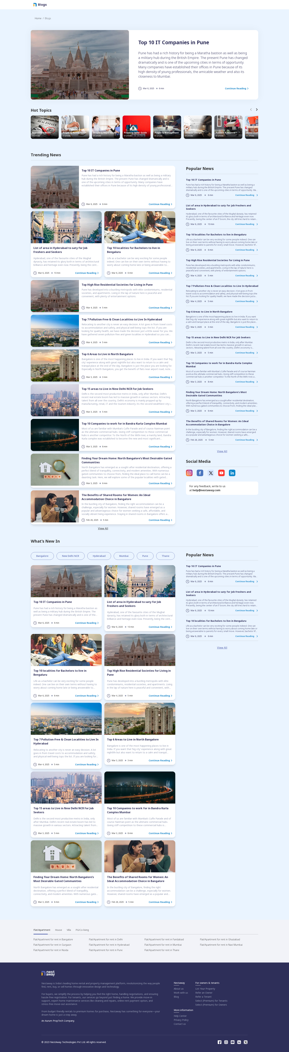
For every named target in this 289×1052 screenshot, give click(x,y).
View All (103, 528)
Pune (145, 555)
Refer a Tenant (203, 996)
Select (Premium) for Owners (211, 1004)
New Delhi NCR (70, 555)
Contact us (180, 1023)
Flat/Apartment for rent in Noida (50, 950)
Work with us (181, 992)
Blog (176, 996)
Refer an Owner (203, 992)
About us (179, 988)
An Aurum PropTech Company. (58, 1020)
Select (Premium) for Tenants (211, 1000)
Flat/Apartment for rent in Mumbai (163, 944)
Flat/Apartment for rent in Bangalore (53, 939)
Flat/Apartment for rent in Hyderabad (109, 944)
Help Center (180, 1015)
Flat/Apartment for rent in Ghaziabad (220, 939)
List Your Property (205, 988)
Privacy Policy (181, 1019)
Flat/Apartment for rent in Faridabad (164, 939)
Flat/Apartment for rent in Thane (161, 950)
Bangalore (42, 555)
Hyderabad (99, 555)
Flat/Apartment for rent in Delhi (106, 939)
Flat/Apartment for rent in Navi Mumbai (221, 944)
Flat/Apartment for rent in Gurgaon (52, 944)
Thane (165, 555)
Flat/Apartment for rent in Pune (106, 950)
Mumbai (124, 555)
